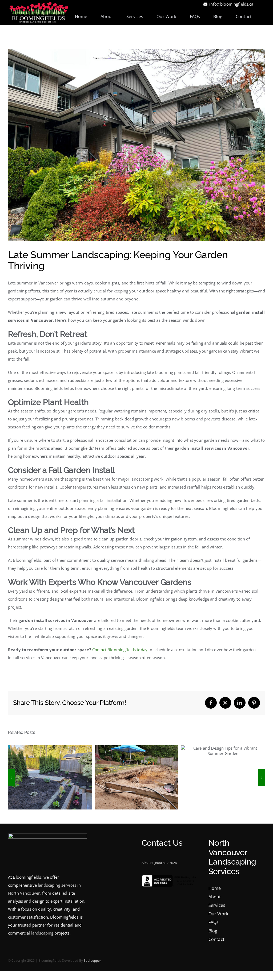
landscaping (42, 933)
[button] (11, 777)
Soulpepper (92, 960)
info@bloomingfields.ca (231, 4)
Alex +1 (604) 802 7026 (159, 862)
